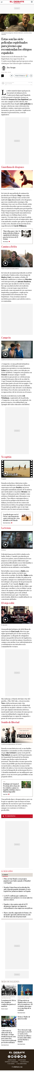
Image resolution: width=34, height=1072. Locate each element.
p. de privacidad (24, 1062)
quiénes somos (12, 1060)
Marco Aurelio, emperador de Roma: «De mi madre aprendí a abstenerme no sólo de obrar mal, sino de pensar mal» (18, 915)
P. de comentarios (22, 1063)
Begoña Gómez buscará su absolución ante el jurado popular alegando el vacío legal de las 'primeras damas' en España (17, 889)
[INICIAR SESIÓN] (32, 2)
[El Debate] (17, 1)
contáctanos (22, 1060)
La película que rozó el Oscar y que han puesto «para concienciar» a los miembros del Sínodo (11, 517)
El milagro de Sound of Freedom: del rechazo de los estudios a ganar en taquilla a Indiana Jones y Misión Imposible (11, 788)
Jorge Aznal (5, 794)
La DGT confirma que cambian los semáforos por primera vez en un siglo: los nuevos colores (18, 898)
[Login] (32, 2)
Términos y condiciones (11, 1062)
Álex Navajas (11, 68)
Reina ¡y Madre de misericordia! (24, 1018)
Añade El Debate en (20, 75)
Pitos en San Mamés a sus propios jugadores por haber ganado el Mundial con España (17, 881)
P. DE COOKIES (11, 1063)
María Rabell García (6, 522)
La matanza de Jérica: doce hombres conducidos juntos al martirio (8, 1003)
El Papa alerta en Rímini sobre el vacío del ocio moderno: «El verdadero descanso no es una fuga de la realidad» (25, 1005)
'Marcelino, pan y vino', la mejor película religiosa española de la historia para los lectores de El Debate (11, 235)
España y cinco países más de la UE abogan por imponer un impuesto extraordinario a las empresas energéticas (18, 906)
